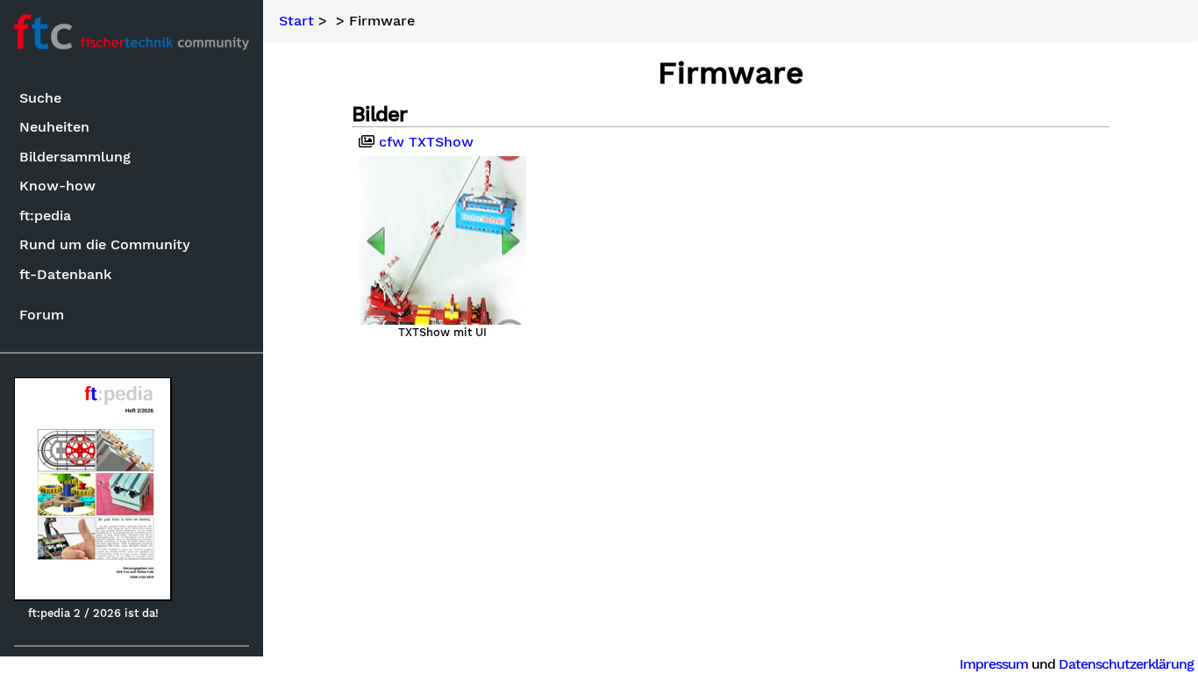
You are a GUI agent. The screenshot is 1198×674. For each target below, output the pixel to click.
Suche (40, 98)
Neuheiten (54, 126)
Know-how (57, 185)
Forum (41, 314)
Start (296, 21)
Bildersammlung (75, 156)
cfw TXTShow (424, 142)
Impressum (993, 664)
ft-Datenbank (65, 274)
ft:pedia (45, 215)
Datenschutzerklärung (1126, 664)
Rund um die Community (104, 244)
